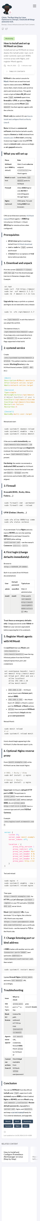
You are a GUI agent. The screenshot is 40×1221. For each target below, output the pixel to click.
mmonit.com (8, 138)
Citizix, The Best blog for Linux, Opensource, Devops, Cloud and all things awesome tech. (18, 19)
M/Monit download (24, 244)
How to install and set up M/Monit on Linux (17, 45)
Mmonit (8, 1121)
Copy (31, 287)
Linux (26, 1126)
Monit (6, 81)
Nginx (18, 1126)
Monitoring (9, 38)
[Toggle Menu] (34, 6)
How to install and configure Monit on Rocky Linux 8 (18, 119)
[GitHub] (3, 29)
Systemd (8, 1126)
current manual (18, 1112)
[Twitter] (6, 29)
